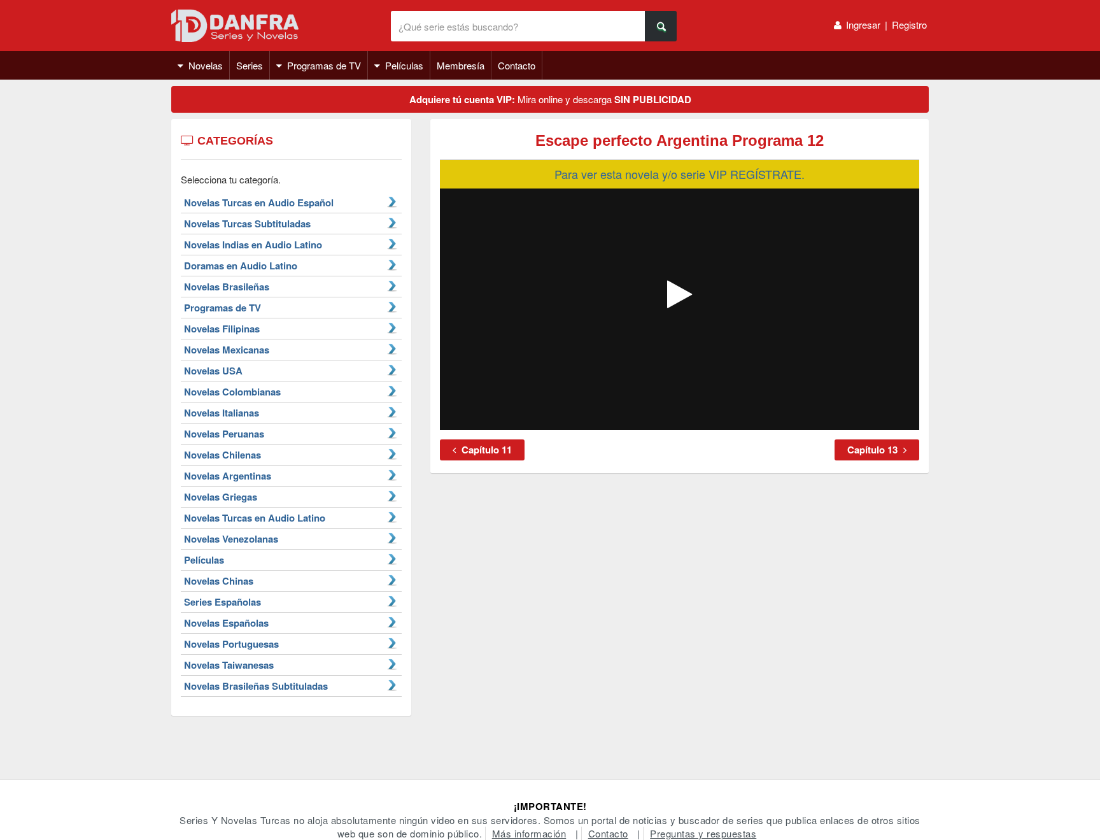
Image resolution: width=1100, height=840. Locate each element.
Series (249, 65)
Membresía (460, 65)
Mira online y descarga (550, 99)
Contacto (516, 65)
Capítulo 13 (873, 450)
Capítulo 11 (485, 450)
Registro (909, 24)
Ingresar (863, 24)
